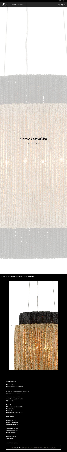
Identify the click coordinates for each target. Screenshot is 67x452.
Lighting (13, 276)
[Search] (60, 1)
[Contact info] (61, 4)
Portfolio (8, 276)
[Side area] (58, 4)
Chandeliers (19, 276)
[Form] (64, 1)
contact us (18, 448)
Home (3, 276)
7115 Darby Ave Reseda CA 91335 (16, 4)
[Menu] (64, 4)
